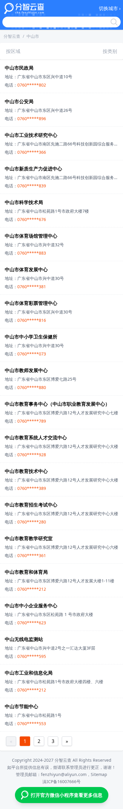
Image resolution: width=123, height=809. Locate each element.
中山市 (33, 36)
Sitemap (99, 774)
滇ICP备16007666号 (61, 781)
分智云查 (12, 36)
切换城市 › (110, 8)
